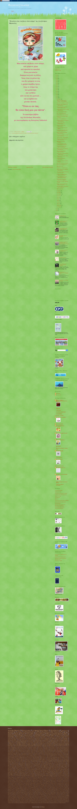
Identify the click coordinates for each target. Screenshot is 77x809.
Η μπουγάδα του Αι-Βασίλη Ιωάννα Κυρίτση (61, 555)
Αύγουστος (64, 763)
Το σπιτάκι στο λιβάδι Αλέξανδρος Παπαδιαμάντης (60, 559)
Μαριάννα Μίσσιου (53, 792)
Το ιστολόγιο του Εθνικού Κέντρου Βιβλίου (62, 500)
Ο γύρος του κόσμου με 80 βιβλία (42, 795)
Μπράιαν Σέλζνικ (64, 793)
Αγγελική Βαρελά (40, 743)
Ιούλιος (46, 787)
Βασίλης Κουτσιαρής (10, 781)
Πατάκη (57, 772)
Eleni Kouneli (58, 393)
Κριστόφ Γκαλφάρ (45, 789)
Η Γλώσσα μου (26, 786)
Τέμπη (59, 800)
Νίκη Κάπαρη (14, 794)
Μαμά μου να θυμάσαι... (56, 791)
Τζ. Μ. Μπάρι (16, 801)
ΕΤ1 (52, 784)
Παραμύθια (45, 745)
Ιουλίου (58, 197)
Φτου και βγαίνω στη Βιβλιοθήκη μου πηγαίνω (32, 802)
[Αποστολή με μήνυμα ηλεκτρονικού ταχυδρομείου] (27, 131)
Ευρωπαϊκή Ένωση (36, 785)
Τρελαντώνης (51, 801)
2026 (57, 75)
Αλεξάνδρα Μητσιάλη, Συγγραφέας (60, 426)
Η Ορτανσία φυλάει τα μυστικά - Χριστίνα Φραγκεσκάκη (62, 107)
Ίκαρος (44, 762)
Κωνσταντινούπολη (26, 757)
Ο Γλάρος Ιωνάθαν (30, 770)
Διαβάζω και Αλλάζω (14, 784)
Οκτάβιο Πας (14, 796)
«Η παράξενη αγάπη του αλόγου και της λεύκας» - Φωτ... (63, 172)
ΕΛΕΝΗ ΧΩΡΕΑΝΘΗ (59, 450)
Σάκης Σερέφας (18, 799)
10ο (8, 776)
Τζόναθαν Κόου (27, 801)
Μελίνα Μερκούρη (61, 769)
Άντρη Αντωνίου (48, 777)
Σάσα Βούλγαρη (24, 799)
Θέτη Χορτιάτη (52, 767)
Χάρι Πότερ (52, 802)
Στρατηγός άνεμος (41, 800)
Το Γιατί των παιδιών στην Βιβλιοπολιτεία (61, 126)
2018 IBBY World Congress (33, 776)
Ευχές (66, 731)
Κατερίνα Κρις (62, 788)
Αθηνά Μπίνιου (57, 497)
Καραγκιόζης (24, 768)
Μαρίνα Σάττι (41, 792)
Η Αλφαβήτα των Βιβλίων (64, 766)
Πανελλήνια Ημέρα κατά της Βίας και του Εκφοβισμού (43, 772)
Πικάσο (41, 798)
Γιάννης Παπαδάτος (19, 782)
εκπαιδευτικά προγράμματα (61, 775)
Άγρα (18, 762)
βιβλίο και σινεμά (53, 775)
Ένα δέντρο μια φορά (35, 762)
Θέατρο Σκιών (17, 787)
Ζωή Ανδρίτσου (62, 785)
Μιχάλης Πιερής (48, 793)
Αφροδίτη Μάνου (29, 780)
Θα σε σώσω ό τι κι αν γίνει (55, 756)
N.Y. (15, 777)
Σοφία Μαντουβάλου (50, 735)
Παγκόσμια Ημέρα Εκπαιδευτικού (35, 771)
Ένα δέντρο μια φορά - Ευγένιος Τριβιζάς (62, 128)
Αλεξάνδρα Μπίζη (16, 763)
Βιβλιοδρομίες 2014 (22, 764)
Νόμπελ (27, 795)
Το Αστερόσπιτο (50, 774)
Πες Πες (26, 798)
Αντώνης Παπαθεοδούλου (45, 739)
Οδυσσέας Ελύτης (28, 735)
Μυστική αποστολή (22, 758)
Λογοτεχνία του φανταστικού (61, 790)
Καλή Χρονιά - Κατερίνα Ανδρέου (62, 102)
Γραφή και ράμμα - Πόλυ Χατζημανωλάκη (61, 123)
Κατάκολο (50, 788)
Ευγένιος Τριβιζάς (30, 733)
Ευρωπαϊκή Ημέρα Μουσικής (44, 785)
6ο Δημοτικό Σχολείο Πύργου (29, 731)
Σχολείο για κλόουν (47, 800)
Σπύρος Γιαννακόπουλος (28, 734)
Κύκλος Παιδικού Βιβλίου (38, 740)
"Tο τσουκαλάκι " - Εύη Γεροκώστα (62, 137)
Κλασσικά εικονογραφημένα (20, 789)
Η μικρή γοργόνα (52, 786)
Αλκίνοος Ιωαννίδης (29, 763)
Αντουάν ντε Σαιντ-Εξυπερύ (57, 763)
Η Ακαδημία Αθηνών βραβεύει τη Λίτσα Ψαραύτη (62, 105)
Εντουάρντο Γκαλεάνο (16, 785)
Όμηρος (47, 762)
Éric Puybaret (33, 777)
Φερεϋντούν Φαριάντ (32, 775)
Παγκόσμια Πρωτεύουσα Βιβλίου (13, 772)
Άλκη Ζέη (19, 731)
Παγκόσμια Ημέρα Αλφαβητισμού (12, 797)
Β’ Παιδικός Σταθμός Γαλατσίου (56, 737)
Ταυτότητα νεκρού (10, 801)
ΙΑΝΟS (32, 787)
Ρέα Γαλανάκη (18, 773)
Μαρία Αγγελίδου (26, 736)
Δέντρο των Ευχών (14, 783)
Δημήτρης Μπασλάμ (37, 765)
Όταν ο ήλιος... (51, 762)
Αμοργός (58, 778)
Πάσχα (67, 740)
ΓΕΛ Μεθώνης (59, 781)
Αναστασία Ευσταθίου (58, 490)
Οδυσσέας (10, 796)
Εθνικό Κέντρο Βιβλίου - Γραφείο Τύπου (62, 449)
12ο (12, 776)
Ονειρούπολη (19, 796)
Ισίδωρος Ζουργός (59, 787)
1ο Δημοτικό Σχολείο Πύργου (40, 730)
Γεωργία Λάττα (50, 764)
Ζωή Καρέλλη (10, 786)
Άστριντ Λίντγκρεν (54, 777)
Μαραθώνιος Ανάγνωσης (45, 737)
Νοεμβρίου (59, 190)
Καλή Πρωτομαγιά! (62, 215)
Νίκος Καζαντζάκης (36, 758)
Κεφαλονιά (13, 789)
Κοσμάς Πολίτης (34, 789)
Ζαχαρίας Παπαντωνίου (35, 756)
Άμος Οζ (44, 777)
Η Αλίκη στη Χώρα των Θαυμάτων (18, 786)
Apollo (36, 761)
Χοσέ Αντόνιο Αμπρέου (39, 775)
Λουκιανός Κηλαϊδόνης (31, 769)
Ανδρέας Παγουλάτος (12, 779)
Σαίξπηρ (32, 773)
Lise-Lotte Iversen (54, 761)
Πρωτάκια (23, 733)
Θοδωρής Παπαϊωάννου (26, 742)
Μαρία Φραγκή (36, 792)
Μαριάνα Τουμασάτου (47, 792)
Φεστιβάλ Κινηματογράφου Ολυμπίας (25, 739)
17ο (16, 776)
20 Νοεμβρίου (50, 760)
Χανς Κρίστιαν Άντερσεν (21, 743)
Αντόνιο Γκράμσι (54, 779)
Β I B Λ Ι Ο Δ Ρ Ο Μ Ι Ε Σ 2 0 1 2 (62, 164)
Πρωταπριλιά (58, 798)
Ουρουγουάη (37, 796)
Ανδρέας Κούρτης (66, 778)
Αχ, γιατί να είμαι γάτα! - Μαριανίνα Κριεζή (63, 221)
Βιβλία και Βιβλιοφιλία (60, 439)
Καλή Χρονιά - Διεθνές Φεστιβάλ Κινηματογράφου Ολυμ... (62, 130)
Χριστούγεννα (64, 730)
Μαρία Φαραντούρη (30, 792)
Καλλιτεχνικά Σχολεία (33, 788)
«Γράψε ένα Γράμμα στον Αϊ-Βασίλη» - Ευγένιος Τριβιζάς (62, 101)
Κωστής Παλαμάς (10, 769)
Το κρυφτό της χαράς (61, 774)
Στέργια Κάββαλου (11, 774)
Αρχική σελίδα (29, 167)
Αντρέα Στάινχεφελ (48, 779)
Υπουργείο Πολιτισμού (24, 775)
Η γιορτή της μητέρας (62, 257)
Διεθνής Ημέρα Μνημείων (29, 784)
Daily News (60, 776)
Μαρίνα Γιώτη (10, 758)
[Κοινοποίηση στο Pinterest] (31, 131)
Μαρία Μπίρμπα (14, 792)
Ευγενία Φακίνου (30, 785)
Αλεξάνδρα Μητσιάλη (15, 133)
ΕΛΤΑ (57, 765)
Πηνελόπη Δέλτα (36, 798)
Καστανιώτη (42, 788)
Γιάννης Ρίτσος (30, 740)
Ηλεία (42, 767)
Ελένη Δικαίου (65, 737)
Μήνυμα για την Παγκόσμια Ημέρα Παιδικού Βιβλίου (56, 733)
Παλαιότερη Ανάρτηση (48, 167)
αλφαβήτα (28, 743)
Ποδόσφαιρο (44, 798)
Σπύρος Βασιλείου (60, 773)
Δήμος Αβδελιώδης (26, 783)
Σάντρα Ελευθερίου (11, 759)
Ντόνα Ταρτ (23, 795)
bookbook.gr (58, 408)
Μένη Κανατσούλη (31, 791)
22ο (56, 736)
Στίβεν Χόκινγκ (66, 799)
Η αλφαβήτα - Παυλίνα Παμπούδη (63, 236)
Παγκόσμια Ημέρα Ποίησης (39, 735)
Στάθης (55, 799)
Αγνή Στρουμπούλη (48, 743)
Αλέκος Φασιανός (63, 762)
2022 (57, 81)
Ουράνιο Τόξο (28, 771)
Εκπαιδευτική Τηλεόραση (59, 508)
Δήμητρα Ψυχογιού (20, 783)
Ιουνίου (58, 198)
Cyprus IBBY (51, 776)
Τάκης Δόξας (33, 774)
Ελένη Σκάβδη (65, 784)
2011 (57, 208)
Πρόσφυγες (10, 741)
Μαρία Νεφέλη (19, 792)
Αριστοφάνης (9, 780)
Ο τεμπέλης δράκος (62, 795)
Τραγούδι (14, 741)
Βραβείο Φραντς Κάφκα (50, 781)
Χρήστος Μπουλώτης (16, 737)
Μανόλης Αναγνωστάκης (51, 757)
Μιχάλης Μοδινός (42, 793)
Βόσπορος (55, 781)
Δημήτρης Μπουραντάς (54, 783)
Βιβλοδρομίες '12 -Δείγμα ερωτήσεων (61, 142)
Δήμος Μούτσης (23, 765)
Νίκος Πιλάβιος (31, 794)
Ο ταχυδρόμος (57, 795)
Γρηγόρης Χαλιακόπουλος (40, 738)
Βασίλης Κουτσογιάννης (17, 781)
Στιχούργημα (16, 800)
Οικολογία (16, 771)
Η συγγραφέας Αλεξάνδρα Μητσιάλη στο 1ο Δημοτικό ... (62, 179)
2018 (57, 88)
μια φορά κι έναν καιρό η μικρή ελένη (61, 475)
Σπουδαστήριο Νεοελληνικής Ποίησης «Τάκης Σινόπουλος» (62, 144)
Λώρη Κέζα (38, 757)
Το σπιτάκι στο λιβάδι (58, 560)
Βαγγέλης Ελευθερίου (47, 780)
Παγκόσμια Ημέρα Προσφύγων (55, 771)
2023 (57, 80)
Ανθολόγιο (17, 779)
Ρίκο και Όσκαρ (23, 773)
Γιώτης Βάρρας (46, 782)
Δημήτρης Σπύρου (49, 738)
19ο (19, 776)
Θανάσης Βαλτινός (58, 767)
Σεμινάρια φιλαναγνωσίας (39, 773)
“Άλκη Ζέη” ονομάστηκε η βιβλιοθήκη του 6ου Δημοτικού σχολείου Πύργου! (64, 243)
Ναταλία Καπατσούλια (65, 742)
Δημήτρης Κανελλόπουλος (29, 765)
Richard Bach (60, 761)
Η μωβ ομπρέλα (28, 767)
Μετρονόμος (31, 793)
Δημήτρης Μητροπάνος (47, 783)
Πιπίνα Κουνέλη (51, 736)
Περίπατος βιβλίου (21, 798)
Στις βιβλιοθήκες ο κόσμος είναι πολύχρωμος (21, 759)
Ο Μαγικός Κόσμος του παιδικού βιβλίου (61, 482)
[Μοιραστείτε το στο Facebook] (30, 131)
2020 (57, 84)
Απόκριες (51, 739)
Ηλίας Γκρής (63, 786)
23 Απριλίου (34, 743)
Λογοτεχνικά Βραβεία (24, 769)
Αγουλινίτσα (55, 743)
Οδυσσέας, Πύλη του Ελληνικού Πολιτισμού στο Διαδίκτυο (60, 505)
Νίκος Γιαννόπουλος (19, 794)
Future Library (44, 761)
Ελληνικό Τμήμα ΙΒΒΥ (31, 744)
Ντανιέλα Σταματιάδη (21, 738)
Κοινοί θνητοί (29, 789)
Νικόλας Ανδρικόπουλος (52, 794)
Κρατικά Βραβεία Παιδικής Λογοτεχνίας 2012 (61, 151)
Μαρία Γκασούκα (51, 769)
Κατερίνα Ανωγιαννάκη (31, 768)
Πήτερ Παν (60, 796)
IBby (65, 732)
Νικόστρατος (58, 794)
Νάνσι (12, 770)
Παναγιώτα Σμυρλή (35, 797)
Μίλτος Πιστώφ (50, 791)
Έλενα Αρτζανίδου (60, 777)
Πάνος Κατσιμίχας (48, 796)
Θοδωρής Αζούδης (27, 787)
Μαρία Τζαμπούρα (24, 792)
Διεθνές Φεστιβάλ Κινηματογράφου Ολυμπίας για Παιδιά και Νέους (48, 732)
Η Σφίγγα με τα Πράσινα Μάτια (33, 786)
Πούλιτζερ (48, 798)
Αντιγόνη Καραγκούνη (28, 779)
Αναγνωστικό (35, 763)
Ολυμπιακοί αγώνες (21, 771)
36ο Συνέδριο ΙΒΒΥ (40, 776)
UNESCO (64, 761)
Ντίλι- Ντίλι (12, 795)
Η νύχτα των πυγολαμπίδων (36, 767)
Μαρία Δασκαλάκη (58, 757)
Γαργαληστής (64, 781)
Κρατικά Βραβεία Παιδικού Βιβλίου (62, 744)
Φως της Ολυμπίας (61, 759)
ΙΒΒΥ (62, 731)
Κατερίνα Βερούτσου (56, 788)
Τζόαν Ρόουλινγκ (44, 774)
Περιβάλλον (61, 772)
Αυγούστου (59, 195)
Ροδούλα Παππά (13, 799)
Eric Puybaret (64, 776)
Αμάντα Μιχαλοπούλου (30, 738)
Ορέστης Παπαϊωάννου (25, 796)
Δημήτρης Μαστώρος (39, 783)
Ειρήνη (9, 756)
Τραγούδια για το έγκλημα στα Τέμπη (63, 281)
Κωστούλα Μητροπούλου (52, 789)
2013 (57, 96)
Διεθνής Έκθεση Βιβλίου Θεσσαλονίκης (20, 744)
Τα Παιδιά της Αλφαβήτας (64, 800)
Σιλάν (45, 773)
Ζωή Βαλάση (66, 785)
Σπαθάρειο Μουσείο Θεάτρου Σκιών (61, 494)
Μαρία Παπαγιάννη (59, 465)
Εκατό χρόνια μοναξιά (11, 766)
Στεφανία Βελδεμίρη (10, 800)
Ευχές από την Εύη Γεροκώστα (62, 118)
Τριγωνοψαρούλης (17, 775)
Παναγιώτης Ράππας (31, 772)
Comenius (40, 761)
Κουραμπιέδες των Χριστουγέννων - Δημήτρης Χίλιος (62, 154)
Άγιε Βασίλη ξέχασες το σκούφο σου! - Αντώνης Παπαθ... (63, 121)
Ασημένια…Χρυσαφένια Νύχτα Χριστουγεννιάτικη (19, 780)
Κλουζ (26, 789)
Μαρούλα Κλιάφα (65, 792)
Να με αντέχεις (46, 794)
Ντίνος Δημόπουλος (18, 795)
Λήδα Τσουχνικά (25, 790)
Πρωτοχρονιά (46, 734)
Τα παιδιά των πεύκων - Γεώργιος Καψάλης (62, 161)
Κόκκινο (56, 498)
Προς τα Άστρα (53, 798)
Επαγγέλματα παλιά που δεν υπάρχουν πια (63, 251)
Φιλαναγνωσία (18, 5)
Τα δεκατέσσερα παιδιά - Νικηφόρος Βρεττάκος (63, 229)
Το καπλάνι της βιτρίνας (15, 740)
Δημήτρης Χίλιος (11, 742)
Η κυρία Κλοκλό (41, 786)
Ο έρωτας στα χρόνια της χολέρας (49, 770)
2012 (57, 97)
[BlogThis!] (28, 131)
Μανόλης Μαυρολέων (63, 791)
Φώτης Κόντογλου (41, 802)
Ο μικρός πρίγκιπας (12, 743)
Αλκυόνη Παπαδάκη (53, 778)
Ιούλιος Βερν (49, 787)
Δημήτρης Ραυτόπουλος (61, 783)
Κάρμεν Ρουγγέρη (58, 496)
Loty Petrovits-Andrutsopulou (61, 412)
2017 (57, 89)
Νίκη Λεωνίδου (16, 770)
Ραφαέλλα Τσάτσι (65, 758)
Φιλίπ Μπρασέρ (23, 802)
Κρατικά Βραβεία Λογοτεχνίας (40, 768)
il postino (26, 777)
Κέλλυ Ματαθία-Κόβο (17, 788)
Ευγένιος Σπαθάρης (37, 766)
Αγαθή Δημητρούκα (35, 778)
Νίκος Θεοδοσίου (53, 740)
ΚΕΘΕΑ (14, 768)
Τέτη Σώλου (31, 759)
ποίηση (22, 737)
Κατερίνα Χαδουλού (34, 133)
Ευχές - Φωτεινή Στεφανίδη (61, 113)
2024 (57, 78)
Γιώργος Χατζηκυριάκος (26, 782)
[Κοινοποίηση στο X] (29, 131)
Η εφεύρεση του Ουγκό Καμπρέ (20, 767)
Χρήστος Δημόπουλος (47, 775)
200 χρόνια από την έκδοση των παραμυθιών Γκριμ (62, 139)
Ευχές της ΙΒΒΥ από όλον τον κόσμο (46, 766)
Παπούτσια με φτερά (42, 797)
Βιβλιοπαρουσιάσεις (36, 781)
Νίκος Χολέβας (36, 794)
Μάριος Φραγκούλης (21, 791)
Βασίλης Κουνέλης (65, 780)
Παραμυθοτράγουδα (61, 797)
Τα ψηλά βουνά (38, 774)
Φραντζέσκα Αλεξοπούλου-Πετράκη (52, 759)
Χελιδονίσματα (57, 802)
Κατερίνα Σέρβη (67, 788)
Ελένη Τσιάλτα (24, 766)
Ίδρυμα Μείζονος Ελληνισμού (19, 778)
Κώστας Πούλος (66, 789)
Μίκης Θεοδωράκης (39, 769)
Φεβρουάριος (56, 801)
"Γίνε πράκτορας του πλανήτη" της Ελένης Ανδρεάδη (62, 264)
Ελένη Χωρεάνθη (13, 756)
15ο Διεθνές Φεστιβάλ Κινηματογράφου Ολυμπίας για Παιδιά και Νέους (36, 760)
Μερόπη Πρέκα (26, 793)
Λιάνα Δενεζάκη (43, 790)
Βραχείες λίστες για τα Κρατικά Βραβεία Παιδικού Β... (62, 184)
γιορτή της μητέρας (24, 740)
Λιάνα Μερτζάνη (49, 790)
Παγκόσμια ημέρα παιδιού (22, 772)
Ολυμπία (59, 740)
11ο (10, 776)
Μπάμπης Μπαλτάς (53, 793)
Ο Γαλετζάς (34, 795)
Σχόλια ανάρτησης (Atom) (16, 169)
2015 (57, 92)
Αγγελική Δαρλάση (59, 423)
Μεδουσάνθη (15, 793)
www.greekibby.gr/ (59, 413)
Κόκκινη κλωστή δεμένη (60, 789)
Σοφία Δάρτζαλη (54, 773)
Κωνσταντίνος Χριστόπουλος (64, 768)
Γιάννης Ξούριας (13, 782)
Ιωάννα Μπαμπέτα (65, 787)
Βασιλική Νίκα (24, 781)
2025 (57, 76)
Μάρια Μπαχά (49, 742)
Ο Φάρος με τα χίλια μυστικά (38, 770)
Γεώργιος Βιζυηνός (56, 764)
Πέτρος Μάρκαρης (54, 796)
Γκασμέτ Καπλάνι (51, 782)
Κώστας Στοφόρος (17, 769)
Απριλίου (58, 202)
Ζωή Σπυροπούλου (58, 491)
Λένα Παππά (20, 790)
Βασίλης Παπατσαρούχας (14, 764)
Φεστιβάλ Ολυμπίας (17, 802)
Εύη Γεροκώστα (11, 735)
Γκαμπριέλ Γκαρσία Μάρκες (15, 765)
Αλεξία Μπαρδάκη (22, 763)
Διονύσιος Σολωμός (52, 765)
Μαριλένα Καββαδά (20, 735)
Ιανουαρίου (59, 206)
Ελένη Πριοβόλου (18, 742)
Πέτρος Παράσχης (43, 758)
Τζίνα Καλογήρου (21, 801)
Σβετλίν (28, 799)
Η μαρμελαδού (47, 786)
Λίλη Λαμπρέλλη (59, 457)
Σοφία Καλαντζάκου (33, 799)
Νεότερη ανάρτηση (12, 167)
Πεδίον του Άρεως (15, 798)
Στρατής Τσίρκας (35, 800)
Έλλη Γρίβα (65, 777)
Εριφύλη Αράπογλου (30, 766)
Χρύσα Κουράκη (62, 802)
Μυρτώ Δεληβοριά (62, 736)
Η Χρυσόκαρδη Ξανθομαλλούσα (60, 556)
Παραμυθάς (55, 797)
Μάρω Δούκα (26, 791)
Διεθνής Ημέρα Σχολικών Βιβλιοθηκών (39, 784)
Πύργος (9, 740)
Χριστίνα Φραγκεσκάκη (11, 760)
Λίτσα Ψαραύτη (33, 757)
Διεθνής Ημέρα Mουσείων (45, 765)
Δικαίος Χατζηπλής (48, 784)
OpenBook (18, 777)
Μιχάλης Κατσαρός (36, 793)
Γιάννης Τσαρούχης (63, 764)
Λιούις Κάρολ (54, 790)
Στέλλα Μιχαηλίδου (60, 799)
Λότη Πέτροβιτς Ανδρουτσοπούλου (62, 114)
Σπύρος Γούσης (66, 773)
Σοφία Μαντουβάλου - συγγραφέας (60, 485)
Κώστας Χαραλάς (11, 745)
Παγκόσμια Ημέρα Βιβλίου (12, 739)
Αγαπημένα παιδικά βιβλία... (61, 417)
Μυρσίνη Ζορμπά (15, 758)
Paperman (22, 777)
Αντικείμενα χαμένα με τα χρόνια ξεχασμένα (38, 779)
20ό (61, 760)
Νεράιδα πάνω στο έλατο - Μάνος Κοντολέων (62, 117)
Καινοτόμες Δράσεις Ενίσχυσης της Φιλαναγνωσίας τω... (62, 187)
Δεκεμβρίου (59, 99)
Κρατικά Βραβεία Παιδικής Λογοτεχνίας (52, 768)
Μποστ (9, 770)
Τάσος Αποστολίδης (54, 800)
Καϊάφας (10, 789)
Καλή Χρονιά (57, 739)
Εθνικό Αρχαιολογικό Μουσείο (63, 765)
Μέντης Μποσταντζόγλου (38, 791)
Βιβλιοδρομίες (58, 446)
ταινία (67, 775)
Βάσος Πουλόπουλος (40, 780)
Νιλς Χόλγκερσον (63, 794)
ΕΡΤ (54, 738)
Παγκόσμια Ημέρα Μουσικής (45, 771)
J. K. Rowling (49, 761)
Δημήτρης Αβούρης (33, 783)
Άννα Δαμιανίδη (22, 762)
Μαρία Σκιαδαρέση (47, 740)
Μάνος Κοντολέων (59, 459)
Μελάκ (56, 769)
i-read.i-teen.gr (58, 410)
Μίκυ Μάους (44, 791)
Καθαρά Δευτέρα (27, 788)
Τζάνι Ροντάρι (36, 759)
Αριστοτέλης (66, 779)
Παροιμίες (53, 772)
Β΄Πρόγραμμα (35, 780)
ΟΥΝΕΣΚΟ (67, 795)
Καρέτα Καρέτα (19, 768)
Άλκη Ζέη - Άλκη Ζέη (59, 415)
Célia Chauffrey (56, 776)
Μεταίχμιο (66, 769)
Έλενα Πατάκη (28, 762)
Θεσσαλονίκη (22, 787)
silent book (29, 777)
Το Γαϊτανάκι (55, 774)
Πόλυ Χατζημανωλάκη (11, 773)
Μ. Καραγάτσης (15, 791)
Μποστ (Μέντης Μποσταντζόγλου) (62, 163)
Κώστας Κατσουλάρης (35, 742)
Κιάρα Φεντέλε (63, 756)
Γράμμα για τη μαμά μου (58, 782)
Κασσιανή (38, 788)
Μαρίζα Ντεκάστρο (65, 757)
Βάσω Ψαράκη (51, 741)
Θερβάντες (64, 767)
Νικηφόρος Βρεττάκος (64, 739)
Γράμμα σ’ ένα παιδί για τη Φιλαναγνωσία (62, 741)
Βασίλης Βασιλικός (59, 780)
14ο (24, 760)
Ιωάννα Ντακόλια (10, 788)
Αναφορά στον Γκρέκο (41, 763)
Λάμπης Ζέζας (58, 738)
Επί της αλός (21, 785)
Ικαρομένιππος (42, 787)
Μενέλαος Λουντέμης (20, 793)
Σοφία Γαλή (48, 773)
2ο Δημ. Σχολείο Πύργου (27, 761)
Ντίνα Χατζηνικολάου (23, 770)
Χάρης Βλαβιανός (47, 802)
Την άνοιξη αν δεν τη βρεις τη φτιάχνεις (35, 801)
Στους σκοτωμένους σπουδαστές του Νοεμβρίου (25, 800)
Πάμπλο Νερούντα (42, 796)
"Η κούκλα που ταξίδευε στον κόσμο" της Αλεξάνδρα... (61, 147)
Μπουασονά (59, 793)
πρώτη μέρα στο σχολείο (19, 760)
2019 (57, 86)
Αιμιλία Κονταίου (41, 778)
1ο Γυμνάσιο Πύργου (23, 776)
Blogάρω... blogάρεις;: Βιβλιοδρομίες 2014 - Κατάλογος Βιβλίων (61, 401)
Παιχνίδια (59, 758)
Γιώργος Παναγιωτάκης (12, 738)
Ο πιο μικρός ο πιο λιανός (50, 795)
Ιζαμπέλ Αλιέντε (36, 787)
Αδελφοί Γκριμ (57, 762)
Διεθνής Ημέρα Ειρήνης (21, 784)
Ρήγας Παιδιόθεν (63, 798)
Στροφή (16, 774)
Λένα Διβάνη (16, 790)
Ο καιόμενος (65, 770)
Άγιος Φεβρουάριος (38, 777)
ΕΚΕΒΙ (38, 731)
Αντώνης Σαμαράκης (61, 779)
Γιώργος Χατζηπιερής (33, 782)
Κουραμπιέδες (40, 789)
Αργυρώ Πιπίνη (36, 737)
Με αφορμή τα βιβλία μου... (61, 467)
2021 (57, 83)
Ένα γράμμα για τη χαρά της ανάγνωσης (41, 741)
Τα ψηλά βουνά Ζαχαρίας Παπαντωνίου (61, 159)
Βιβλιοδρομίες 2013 (60, 166)
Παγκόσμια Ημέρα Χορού (64, 771)
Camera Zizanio (37, 736)
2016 (57, 91)
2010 (57, 210)
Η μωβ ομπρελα (58, 786)
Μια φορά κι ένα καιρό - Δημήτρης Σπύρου (62, 182)
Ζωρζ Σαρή (19, 736)
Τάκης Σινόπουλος (51, 745)
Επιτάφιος (26, 785)
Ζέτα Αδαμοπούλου (56, 785)
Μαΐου (58, 200)
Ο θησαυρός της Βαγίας (59, 770)
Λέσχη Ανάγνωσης (58, 70)
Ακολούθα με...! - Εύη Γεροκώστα (62, 167)
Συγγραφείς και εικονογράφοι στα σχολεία (24, 774)
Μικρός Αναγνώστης (13, 12)
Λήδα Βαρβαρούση (38, 734)
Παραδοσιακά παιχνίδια (50, 797)
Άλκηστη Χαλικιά (30, 741)
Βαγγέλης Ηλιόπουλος (40, 733)
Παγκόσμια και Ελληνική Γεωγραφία (61, 493)
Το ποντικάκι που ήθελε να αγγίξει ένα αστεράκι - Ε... (62, 135)
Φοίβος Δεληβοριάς (42, 759)
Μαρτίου (58, 203)
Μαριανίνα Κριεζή (59, 792)
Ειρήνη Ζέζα (16, 733)
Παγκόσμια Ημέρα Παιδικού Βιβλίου (15, 734)
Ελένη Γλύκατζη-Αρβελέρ (58, 784)
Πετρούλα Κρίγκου (30, 798)
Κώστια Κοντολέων (10, 790)
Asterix (47, 776)
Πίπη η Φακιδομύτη (65, 796)
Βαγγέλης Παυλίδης (53, 780)
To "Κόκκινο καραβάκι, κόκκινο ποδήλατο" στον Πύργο (62, 175)
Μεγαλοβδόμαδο (10, 793)
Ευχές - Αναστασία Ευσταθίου (62, 111)
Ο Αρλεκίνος (30, 795)
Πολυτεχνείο (66, 772)
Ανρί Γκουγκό (21, 779)
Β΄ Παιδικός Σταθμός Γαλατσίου (61, 433)
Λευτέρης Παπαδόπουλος (37, 790)
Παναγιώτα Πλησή (29, 797)
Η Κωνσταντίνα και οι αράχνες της (45, 756)
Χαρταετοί (66, 759)
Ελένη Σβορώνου (44, 736)
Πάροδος (63, 740)
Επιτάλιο (65, 734)
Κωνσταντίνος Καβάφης (19, 757)
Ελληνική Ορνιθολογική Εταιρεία (60, 501)
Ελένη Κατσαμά (18, 766)
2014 (57, 94)
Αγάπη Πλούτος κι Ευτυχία (28, 778)
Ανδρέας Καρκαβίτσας (48, 763)
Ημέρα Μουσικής (46, 767)
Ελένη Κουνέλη (55, 730)
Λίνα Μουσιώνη (30, 790)
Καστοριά (47, 788)
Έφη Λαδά (37, 739)
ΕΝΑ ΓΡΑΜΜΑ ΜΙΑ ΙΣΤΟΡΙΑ (59, 506)
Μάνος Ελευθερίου (43, 757)
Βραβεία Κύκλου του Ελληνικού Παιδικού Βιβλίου (33, 764)
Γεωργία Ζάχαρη (44, 764)
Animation (33, 761)
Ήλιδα (41, 762)
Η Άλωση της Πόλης (56, 766)
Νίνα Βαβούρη (41, 794)
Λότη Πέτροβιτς (65, 738)
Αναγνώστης (61, 778)
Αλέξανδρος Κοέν (47, 778)
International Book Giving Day (21, 741)
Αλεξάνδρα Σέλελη (61, 743)
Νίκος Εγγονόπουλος (29, 758)
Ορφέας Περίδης (32, 796)
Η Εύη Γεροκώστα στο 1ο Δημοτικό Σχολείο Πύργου (62, 149)
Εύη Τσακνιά (50, 785)
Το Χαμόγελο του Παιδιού (45, 801)
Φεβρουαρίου (59, 205)
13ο (14, 776)
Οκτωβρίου (59, 192)
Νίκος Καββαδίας (25, 794)
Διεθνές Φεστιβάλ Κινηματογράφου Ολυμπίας (24, 732)
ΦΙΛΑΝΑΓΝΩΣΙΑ (58, 503)
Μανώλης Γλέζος (45, 769)
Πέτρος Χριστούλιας (38, 745)
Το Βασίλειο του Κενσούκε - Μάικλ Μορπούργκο (62, 156)
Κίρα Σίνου (22, 788)
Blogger (43, 806)
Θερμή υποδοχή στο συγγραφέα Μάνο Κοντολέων (62, 133)
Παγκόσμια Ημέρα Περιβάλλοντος (52, 758)
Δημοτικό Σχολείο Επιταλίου (56, 734)
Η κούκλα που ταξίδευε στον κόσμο (25, 133)
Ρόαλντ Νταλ (28, 773)
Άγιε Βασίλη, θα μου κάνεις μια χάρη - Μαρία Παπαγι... (63, 110)
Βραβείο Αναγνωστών (43, 781)
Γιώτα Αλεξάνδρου (40, 782)
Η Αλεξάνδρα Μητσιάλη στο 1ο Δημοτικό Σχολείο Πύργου (62, 177)
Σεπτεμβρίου (59, 193)
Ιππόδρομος (54, 787)
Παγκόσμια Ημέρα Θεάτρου (22, 797)
